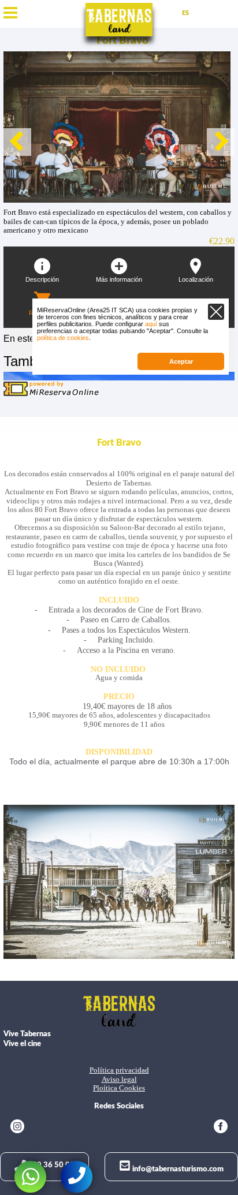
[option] (119, 127)
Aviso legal (119, 1080)
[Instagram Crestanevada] (17, 1127)
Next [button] (221, 142)
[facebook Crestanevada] (221, 1127)
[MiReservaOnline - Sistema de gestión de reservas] (51, 394)
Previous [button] (17, 142)
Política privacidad (119, 1070)
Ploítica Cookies (119, 1088)
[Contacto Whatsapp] (30, 1177)
